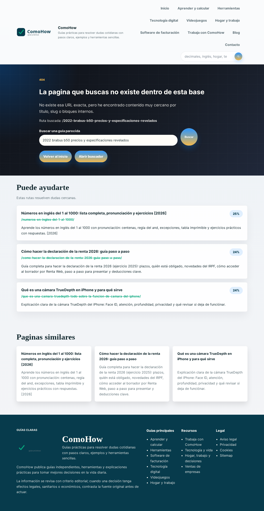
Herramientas (229, 8)
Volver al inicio (55, 156)
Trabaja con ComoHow (206, 32)
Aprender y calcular (193, 8)
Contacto (232, 45)
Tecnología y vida (199, 450)
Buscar (189, 137)
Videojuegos (196, 20)
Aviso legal (228, 439)
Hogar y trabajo (227, 20)
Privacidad (228, 444)
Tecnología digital (164, 20)
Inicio (165, 8)
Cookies (226, 450)
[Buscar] (238, 56)
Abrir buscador (91, 156)
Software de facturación (159, 32)
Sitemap (226, 455)
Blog (236, 32)
